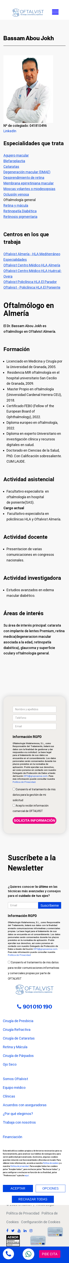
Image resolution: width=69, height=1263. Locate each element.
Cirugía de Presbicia (18, 1021)
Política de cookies (51, 1163)
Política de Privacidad (24, 782)
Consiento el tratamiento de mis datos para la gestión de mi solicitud (34, 795)
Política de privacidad (19, 1166)
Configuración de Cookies (40, 1222)
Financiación (12, 1137)
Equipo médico (14, 1088)
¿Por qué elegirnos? (18, 1114)
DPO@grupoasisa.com (36, 776)
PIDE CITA (50, 1254)
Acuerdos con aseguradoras (25, 1105)
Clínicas (9, 1096)
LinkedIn (9, 131)
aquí (27, 1175)
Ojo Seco (9, 1064)
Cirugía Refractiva (16, 1030)
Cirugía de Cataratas (19, 1038)
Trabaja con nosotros (19, 1122)
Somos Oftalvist (15, 1079)
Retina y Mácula (15, 1047)
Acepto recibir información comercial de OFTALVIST (30, 808)
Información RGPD (27, 737)
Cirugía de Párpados (18, 1056)
